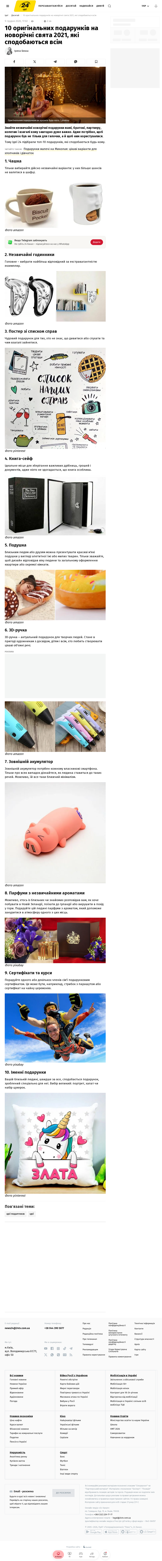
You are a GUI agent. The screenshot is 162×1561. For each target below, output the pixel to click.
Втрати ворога (67, 1405)
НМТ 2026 (115, 1429)
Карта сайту (140, 1350)
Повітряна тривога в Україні (74, 1392)
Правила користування (94, 1355)
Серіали (64, 1437)
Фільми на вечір (68, 1429)
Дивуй (100, 6)
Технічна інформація (144, 1323)
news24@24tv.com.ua (17, 1328)
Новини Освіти (119, 1416)
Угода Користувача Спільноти (118, 1350)
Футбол (64, 1461)
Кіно (62, 1416)
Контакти (138, 1329)
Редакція (87, 1329)
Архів (137, 1344)
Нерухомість (17, 1452)
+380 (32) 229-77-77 (103, 1514)
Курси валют (16, 1424)
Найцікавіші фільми (70, 1420)
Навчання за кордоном (122, 1437)
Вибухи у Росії (67, 1401)
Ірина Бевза (21, 51)
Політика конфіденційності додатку (117, 1342)
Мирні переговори (69, 1388)
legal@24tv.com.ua (122, 1518)
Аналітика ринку (18, 1456)
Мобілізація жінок (119, 1388)
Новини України (18, 1384)
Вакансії (138, 1334)
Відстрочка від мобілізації (123, 1397)
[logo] (25, 6)
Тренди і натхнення (20, 1465)
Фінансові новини (19, 1429)
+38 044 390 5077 (54, 1328)
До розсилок (63, 1493)
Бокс (62, 1456)
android (93, 1531)
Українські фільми (69, 1424)
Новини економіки (21, 1416)
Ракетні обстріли (69, 1379)
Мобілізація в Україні (123, 1375)
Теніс (62, 1465)
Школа (113, 1424)
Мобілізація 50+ (118, 1384)
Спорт (63, 1452)
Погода (13, 1401)
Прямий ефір (17, 1388)
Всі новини (16, 1375)
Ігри (136, 1355)
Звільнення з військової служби (127, 1379)
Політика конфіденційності (117, 1324)
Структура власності (144, 1339)
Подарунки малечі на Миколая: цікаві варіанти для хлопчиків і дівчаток (51, 151)
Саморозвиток (117, 1433)
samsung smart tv (147, 1531)
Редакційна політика (93, 1334)
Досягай (71, 6)
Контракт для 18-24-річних (124, 1392)
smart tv (128, 1531)
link (45, 1348)
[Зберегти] (96, 61)
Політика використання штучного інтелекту (118, 1333)
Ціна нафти (16, 1420)
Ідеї (7, 15)
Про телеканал (90, 1339)
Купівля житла (17, 1461)
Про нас (86, 1323)
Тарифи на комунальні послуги (26, 1433)
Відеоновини (16, 1392)
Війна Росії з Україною (74, 1375)
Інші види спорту (69, 1473)
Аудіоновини (16, 1397)
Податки (14, 1437)
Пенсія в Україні (18, 1441)
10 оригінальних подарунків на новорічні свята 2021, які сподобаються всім (59, 15)
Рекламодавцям (90, 1350)
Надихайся (86, 6)
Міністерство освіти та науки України (129, 1420)
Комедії (64, 1433)
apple (111, 1531)
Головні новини (18, 1379)
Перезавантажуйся (50, 6)
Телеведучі (88, 1344)
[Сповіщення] (156, 6)
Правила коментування (120, 1357)
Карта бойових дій (69, 1384)
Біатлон (64, 1469)
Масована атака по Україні (74, 1397)
